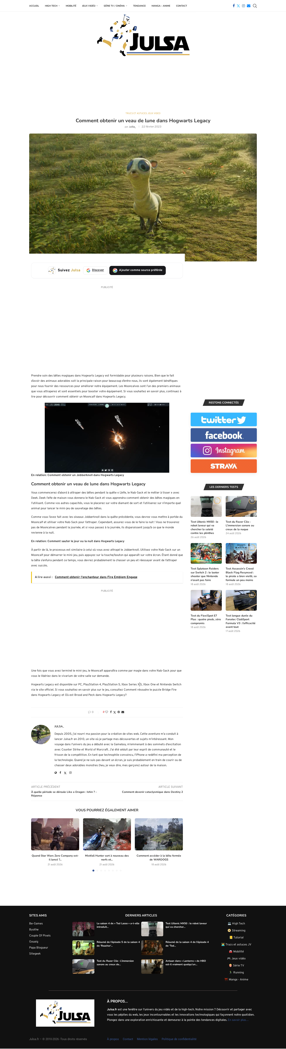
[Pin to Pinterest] (119, 712)
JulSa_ (132, 126)
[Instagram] (243, 5)
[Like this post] (106, 712)
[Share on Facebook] (111, 712)
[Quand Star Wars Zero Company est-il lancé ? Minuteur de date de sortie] (55, 834)
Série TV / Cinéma (114, 5)
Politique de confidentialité (179, 1039)
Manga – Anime (161, 5)
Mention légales (147, 1039)
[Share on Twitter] (114, 712)
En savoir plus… (238, 1020)
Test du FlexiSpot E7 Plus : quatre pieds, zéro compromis (206, 619)
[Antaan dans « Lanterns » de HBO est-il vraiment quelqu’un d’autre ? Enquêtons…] (152, 966)
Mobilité (71, 5)
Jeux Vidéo (88, 5)
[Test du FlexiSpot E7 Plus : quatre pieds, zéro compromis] (206, 600)
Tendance (139, 5)
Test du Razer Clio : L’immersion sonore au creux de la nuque (240, 525)
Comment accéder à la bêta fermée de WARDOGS (159, 858)
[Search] (255, 5)
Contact (181, 5)
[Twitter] (238, 5)
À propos (113, 1039)
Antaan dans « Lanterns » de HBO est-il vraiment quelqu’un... (186, 962)
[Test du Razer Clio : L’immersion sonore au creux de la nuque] (241, 506)
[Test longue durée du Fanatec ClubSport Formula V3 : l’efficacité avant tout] (241, 600)
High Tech (51, 5)
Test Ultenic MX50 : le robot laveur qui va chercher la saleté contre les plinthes (204, 527)
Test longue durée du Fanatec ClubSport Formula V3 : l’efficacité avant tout (240, 621)
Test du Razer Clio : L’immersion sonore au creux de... (115, 962)
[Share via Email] (122, 712)
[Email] (248, 5)
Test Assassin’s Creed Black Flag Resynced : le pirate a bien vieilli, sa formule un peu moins (241, 574)
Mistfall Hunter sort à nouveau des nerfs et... (107, 858)
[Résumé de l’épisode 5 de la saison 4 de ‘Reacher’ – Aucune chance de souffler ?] (83, 947)
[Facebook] (234, 5)
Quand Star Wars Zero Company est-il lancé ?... (55, 858)
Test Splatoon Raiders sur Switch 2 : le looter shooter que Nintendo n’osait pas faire (205, 574)
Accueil (34, 5)
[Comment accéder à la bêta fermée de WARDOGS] (159, 834)
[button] (36, 844)
